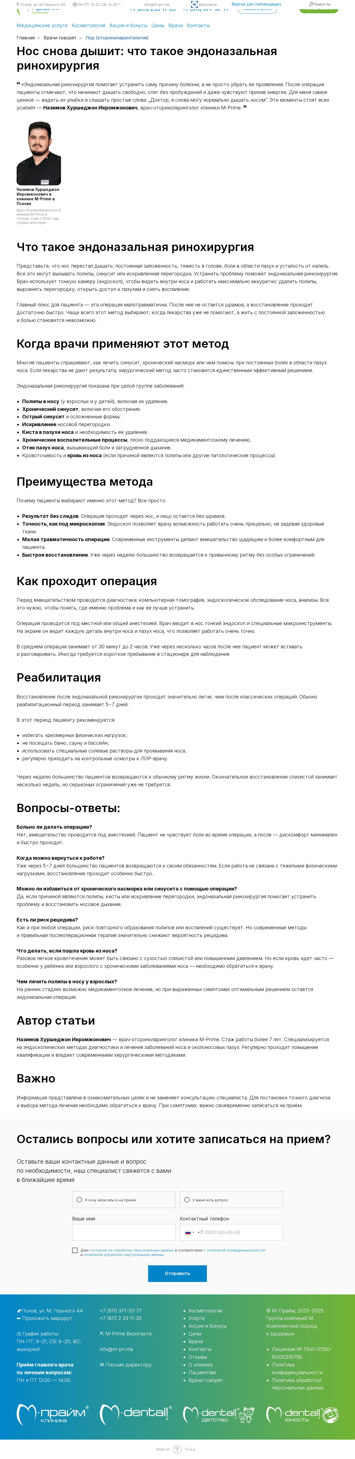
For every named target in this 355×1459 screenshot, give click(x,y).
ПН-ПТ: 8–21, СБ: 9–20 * (99, 4)
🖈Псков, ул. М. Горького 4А (50, 1311)
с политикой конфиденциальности (234, 1250)
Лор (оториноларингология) (117, 37)
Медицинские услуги (42, 25)
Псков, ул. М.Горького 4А (42, 4)
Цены (157, 25)
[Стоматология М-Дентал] (136, 1415)
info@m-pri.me (156, 4)
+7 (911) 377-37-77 (121, 1311)
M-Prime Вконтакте (128, 1334)
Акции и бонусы (128, 25)
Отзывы (198, 1357)
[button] (257, 9)
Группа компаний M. (290, 1318)
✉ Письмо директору (126, 1365)
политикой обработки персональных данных (124, 1254)
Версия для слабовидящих (256, 4)
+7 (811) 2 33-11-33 (120, 1318)
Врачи (175, 25)
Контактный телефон (204, 1219)
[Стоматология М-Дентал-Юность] (302, 1415)
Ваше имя (83, 1219)
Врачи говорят (60, 37)
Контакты (198, 25)
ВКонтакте (208, 4)
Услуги (196, 1318)
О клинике (201, 1365)
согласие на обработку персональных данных (132, 1250)
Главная (26, 37)
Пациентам (202, 1372)
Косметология (88, 25)
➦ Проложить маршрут (45, 1318)
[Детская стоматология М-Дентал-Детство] (219, 1415)
